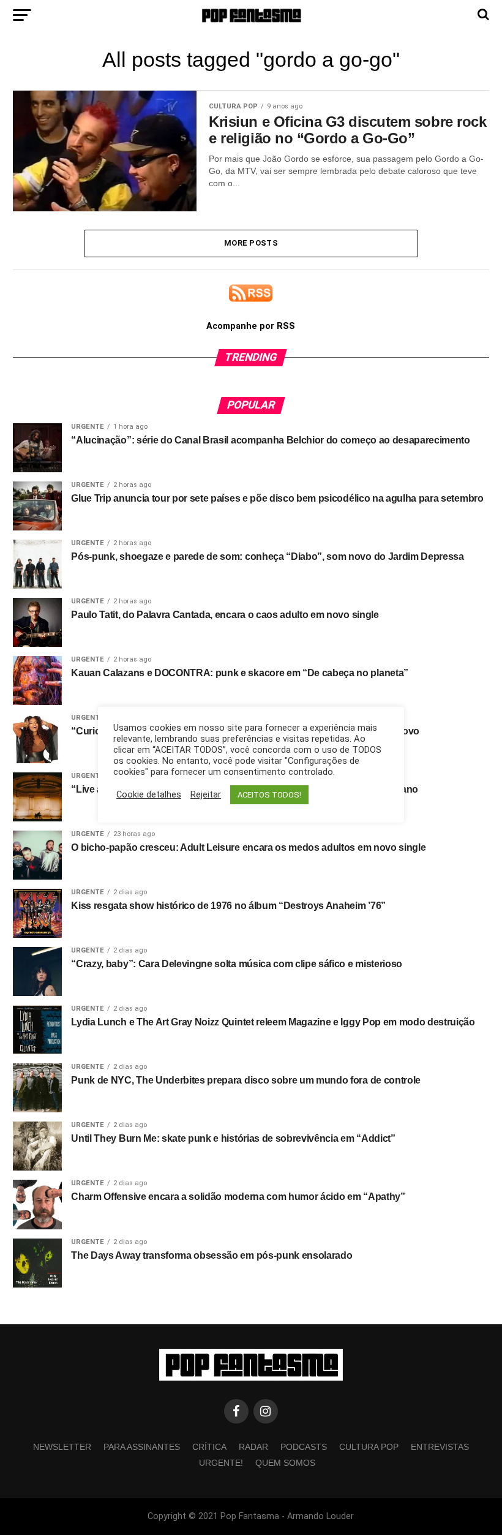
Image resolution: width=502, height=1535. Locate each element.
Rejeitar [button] (205, 794)
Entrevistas (440, 1447)
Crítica (209, 1447)
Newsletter (62, 1447)
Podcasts (303, 1447)
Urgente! (221, 1463)
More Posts (251, 242)
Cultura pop (369, 1447)
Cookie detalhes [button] (148, 794)
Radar (253, 1447)
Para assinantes (141, 1447)
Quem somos (285, 1463)
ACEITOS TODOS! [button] (269, 794)
